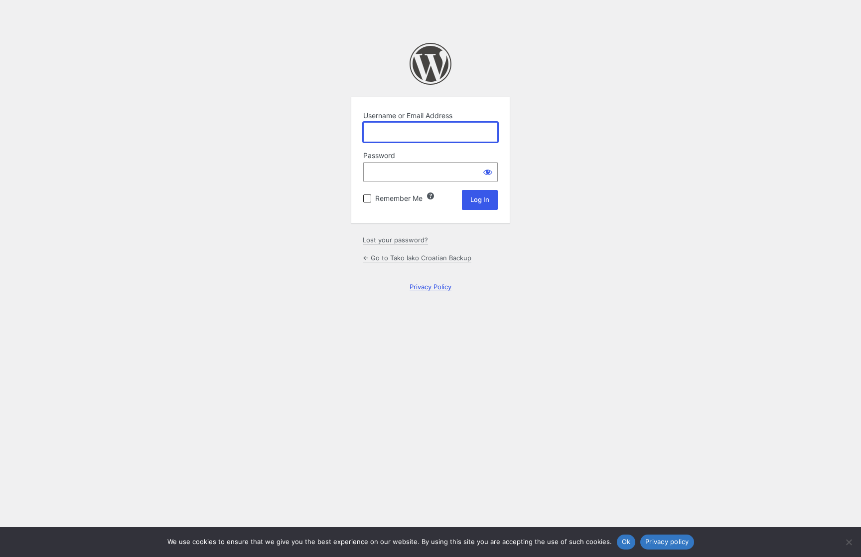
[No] (849, 542)
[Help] (430, 196)
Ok (626, 542)
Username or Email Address (407, 115)
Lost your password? (395, 240)
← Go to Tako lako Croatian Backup (417, 258)
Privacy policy (667, 542)
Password (379, 155)
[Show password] (488, 172)
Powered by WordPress (430, 64)
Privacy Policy (430, 287)
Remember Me (399, 198)
